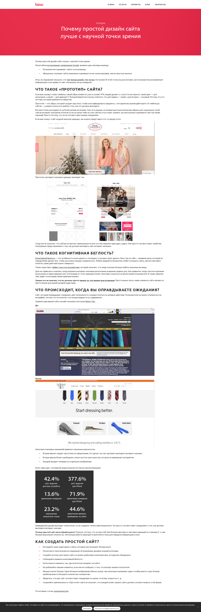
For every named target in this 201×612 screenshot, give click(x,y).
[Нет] (198, 607)
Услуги (123, 4)
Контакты (160, 4)
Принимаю (87, 608)
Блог (147, 4)
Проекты (136, 4)
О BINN (111, 4)
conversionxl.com (61, 591)
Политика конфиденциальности (107, 608)
